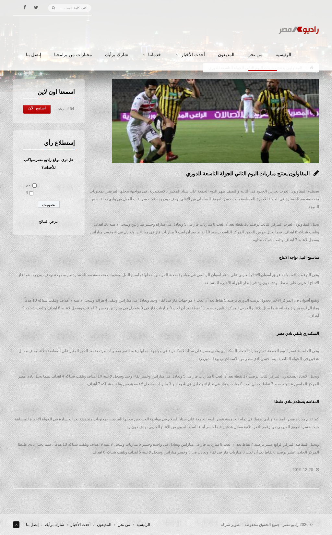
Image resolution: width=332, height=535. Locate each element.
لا (27, 193)
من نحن (255, 55)
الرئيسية (283, 55)
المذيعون (226, 55)
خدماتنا (154, 55)
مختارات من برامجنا (73, 55)
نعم (28, 185)
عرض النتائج (49, 221)
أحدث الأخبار (193, 55)
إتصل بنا (33, 55)
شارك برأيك (116, 55)
